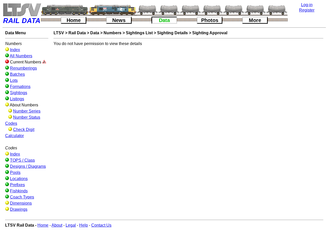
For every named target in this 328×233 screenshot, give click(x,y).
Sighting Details (172, 33)
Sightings (18, 93)
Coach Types (22, 197)
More (255, 20)
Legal (71, 225)
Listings (17, 99)
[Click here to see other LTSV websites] (22, 10)
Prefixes (17, 185)
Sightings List (139, 33)
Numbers (112, 33)
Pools (15, 172)
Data (164, 20)
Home (74, 20)
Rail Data (77, 33)
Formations (20, 86)
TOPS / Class (22, 160)
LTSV (59, 33)
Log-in (307, 5)
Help (83, 225)
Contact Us (101, 225)
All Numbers (21, 56)
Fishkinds (19, 191)
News (119, 20)
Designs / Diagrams (28, 166)
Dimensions (21, 203)
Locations (19, 178)
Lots (14, 80)
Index (15, 50)
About (57, 225)
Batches (17, 74)
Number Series (26, 111)
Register (306, 10)
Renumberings (23, 68)
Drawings (18, 209)
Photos (209, 20)
